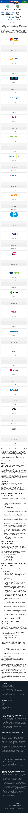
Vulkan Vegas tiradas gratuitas (8, 687)
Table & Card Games (6, 707)
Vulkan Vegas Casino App (7, 686)
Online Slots (4, 704)
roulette (11, 745)
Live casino (4, 706)
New (3, 702)
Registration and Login (7, 696)
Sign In (24, 1)
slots (14, 745)
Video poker (4, 709)
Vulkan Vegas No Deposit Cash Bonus (10, 689)
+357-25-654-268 (15, 803)
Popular (3, 703)
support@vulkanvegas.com (15, 805)
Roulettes (4, 708)
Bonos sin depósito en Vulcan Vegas (9, 693)
